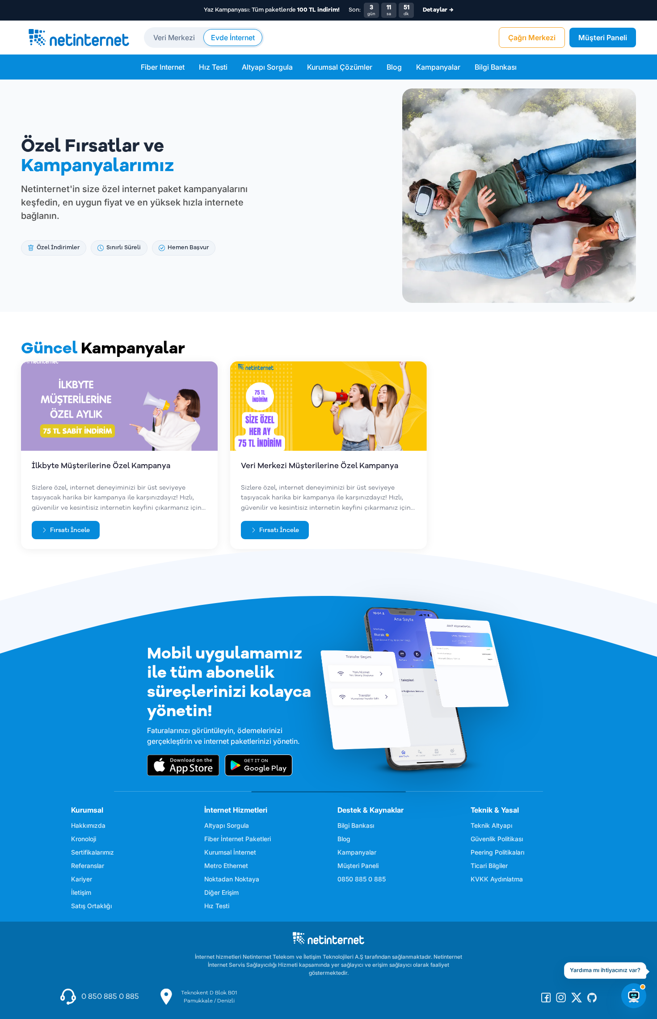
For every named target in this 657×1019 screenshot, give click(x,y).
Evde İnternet (233, 37)
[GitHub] (592, 996)
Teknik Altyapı (491, 825)
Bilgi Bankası (496, 67)
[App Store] (183, 765)
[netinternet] (79, 37)
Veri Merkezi (174, 37)
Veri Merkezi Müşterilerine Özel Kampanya (319, 466)
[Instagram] (561, 996)
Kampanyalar (438, 67)
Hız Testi (213, 67)
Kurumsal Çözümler (339, 67)
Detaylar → (438, 10)
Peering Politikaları (497, 852)
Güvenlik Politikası (497, 839)
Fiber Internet (163, 67)
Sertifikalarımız (92, 852)
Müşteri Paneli (602, 37)
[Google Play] (258, 765)
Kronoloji (83, 839)
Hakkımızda (88, 825)
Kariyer (81, 879)
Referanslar (87, 865)
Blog (394, 67)
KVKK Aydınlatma (497, 879)
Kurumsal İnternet (230, 852)
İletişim (81, 892)
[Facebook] (546, 996)
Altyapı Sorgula (267, 67)
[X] (576, 996)
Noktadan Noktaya (231, 879)
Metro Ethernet (226, 865)
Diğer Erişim (221, 892)
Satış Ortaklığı (91, 906)
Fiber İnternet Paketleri (237, 839)
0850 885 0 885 (361, 879)
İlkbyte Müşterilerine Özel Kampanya (101, 466)
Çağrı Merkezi (532, 37)
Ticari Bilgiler (489, 865)
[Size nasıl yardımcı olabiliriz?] (633, 995)
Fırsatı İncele (70, 530)
